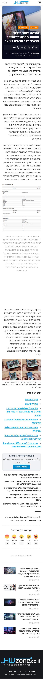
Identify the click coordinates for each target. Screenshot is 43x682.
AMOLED (30, 517)
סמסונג (15, 80)
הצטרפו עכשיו (21, 467)
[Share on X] (29, 47)
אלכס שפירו (35, 53)
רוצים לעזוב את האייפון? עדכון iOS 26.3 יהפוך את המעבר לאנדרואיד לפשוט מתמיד (28, 616)
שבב (11, 520)
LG (5, 330)
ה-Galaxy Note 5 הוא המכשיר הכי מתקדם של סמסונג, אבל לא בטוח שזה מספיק (23, 412)
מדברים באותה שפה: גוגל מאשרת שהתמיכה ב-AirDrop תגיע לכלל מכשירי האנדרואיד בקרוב (22, 489)
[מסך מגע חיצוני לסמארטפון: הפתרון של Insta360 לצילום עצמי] (10, 587)
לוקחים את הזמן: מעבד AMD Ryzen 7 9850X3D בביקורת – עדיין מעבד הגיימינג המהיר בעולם (23, 497)
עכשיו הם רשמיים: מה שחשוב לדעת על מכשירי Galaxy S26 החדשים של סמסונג (22, 482)
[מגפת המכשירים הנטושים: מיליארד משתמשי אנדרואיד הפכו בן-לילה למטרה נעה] (10, 630)
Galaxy (6, 94)
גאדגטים (34, 27)
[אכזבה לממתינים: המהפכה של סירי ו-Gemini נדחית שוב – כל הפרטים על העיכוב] (10, 602)
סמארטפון (36, 316)
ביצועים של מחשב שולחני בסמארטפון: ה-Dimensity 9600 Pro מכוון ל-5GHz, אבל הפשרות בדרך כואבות (28, 572)
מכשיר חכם (26, 382)
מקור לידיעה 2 (31, 404)
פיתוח (26, 250)
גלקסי (39, 520)
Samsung (9, 517)
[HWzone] (21, 2)
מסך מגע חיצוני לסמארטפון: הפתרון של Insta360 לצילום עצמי (29, 588)
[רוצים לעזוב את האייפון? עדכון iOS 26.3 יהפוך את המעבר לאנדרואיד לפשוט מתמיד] (10, 616)
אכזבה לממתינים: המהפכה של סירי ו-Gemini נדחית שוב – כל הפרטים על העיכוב (28, 602)
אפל (33, 104)
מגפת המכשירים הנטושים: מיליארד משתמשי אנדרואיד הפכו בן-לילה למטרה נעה (29, 631)
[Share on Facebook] (33, 47)
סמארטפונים (23, 27)
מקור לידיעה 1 (31, 399)
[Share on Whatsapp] (25, 47)
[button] (39, 2)
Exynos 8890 (27, 91)
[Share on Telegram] (21, 47)
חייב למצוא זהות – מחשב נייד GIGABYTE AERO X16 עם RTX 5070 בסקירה (22, 505)
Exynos (23, 517)
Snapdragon (21, 256)
